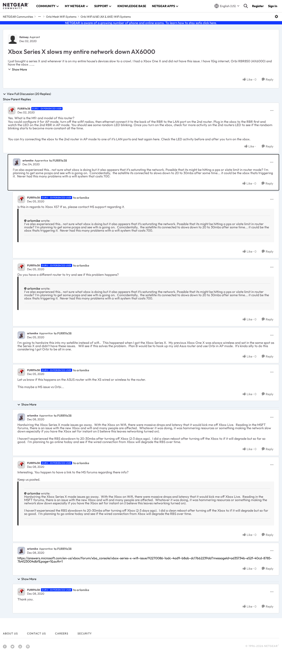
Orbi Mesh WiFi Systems (61, 16)
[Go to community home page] (16, 6)
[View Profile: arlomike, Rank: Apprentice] (17, 162)
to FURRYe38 (58, 160)
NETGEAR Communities (18, 16)
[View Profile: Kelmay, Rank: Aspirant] (12, 39)
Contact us (36, 633)
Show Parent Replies (17, 99)
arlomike (28, 160)
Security (85, 633)
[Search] (245, 6)
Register (258, 6)
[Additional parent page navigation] (39, 16)
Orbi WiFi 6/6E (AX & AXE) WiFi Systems (106, 16)
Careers (61, 633)
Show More (19, 69)
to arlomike (81, 197)
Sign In (272, 6)
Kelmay (24, 37)
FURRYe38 (23, 108)
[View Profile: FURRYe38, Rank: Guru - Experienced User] (12, 110)
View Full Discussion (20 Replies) (29, 94)
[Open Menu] (276, 16)
